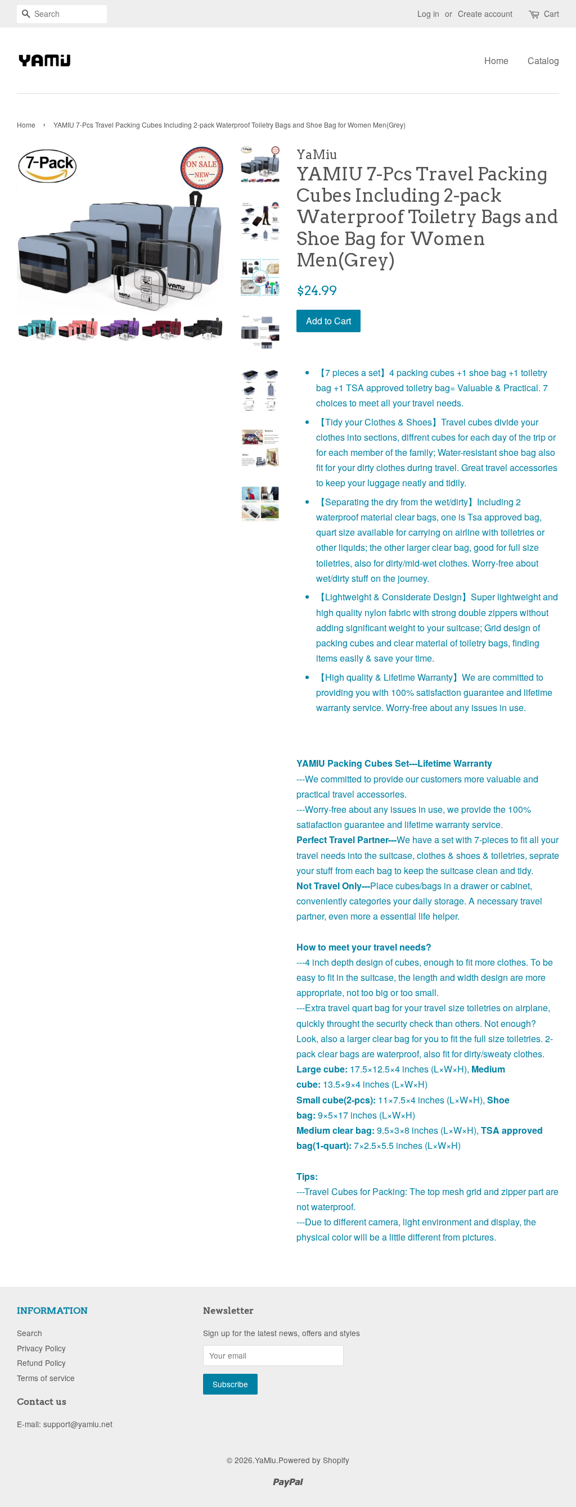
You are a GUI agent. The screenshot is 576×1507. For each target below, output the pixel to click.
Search (29, 1332)
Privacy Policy (41, 1348)
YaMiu (265, 1459)
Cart (551, 13)
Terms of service (46, 1377)
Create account (485, 13)
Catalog (543, 60)
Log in (428, 13)
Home (496, 60)
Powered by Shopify (313, 1459)
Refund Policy (41, 1362)
